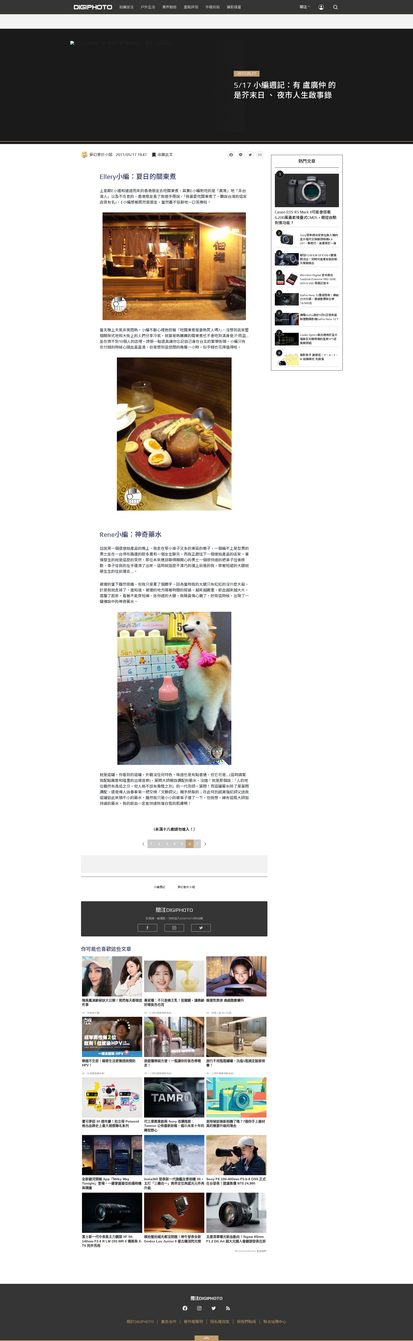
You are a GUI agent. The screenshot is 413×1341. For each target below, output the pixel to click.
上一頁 (143, 844)
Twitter (250, 154)
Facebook (231, 154)
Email (259, 154)
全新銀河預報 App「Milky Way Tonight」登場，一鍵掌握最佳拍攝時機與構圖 (111, 1183)
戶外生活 (148, 7)
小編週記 (159, 887)
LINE (240, 154)
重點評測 (191, 7)
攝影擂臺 (234, 7)
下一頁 (205, 844)
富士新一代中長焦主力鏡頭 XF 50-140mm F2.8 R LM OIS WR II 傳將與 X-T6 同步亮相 (112, 1241)
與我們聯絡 (246, 1321)
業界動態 (169, 7)
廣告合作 (168, 1321)
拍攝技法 (126, 7)
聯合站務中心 (274, 1321)
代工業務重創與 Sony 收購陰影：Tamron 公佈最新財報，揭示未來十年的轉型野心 (174, 1125)
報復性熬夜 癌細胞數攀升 (225, 1000)
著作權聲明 (193, 1321)
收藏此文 (165, 154)
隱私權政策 (219, 1321)
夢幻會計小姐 (100, 154)
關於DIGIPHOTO (140, 1321)
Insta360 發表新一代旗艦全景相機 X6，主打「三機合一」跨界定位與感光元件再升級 (174, 1183)
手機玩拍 (212, 7)
